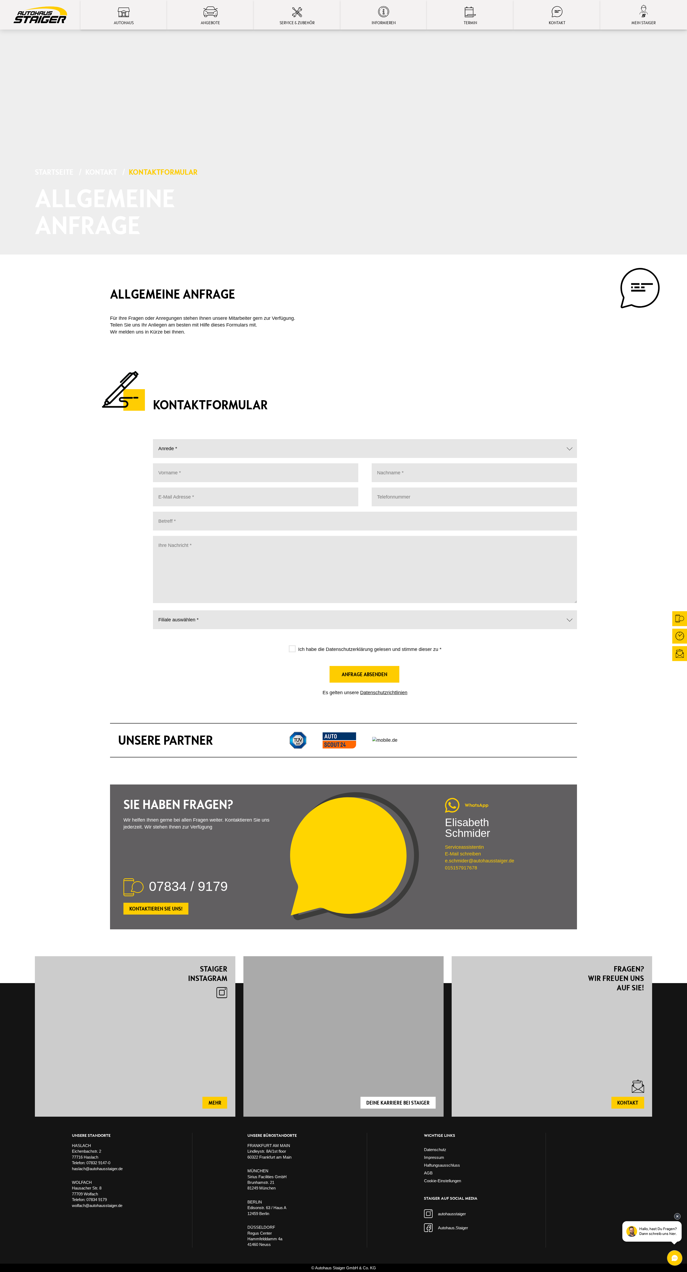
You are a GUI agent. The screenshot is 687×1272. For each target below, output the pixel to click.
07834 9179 (96, 1199)
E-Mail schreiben (463, 854)
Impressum (434, 1157)
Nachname (387, 468)
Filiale (164, 615)
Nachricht (167, 541)
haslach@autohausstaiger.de (97, 1168)
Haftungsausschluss (442, 1165)
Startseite (54, 172)
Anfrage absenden (364, 674)
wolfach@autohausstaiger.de (97, 1205)
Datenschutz (435, 1149)
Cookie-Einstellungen (442, 1180)
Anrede (165, 444)
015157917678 (461, 867)
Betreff (165, 517)
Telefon (383, 492)
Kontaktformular (163, 172)
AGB (428, 1173)
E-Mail (164, 492)
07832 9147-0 (98, 1162)
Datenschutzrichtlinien (383, 692)
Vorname (167, 468)
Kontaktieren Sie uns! (155, 908)
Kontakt (101, 172)
